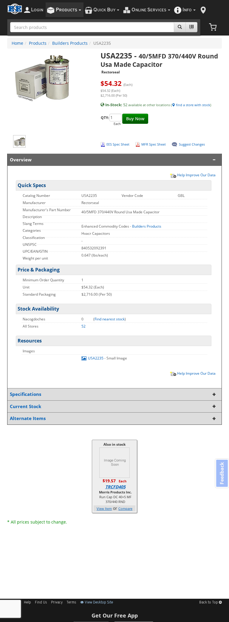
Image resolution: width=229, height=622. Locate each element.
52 (83, 326)
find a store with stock (192, 105)
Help (27, 602)
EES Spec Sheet (117, 144)
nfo (187, 10)
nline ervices (149, 10)
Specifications (25, 394)
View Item (104, 508)
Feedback (222, 473)
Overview (21, 160)
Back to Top (209, 602)
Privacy (57, 602)
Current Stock (25, 406)
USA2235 (95, 358)
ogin (37, 10)
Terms (71, 602)
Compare (125, 508)
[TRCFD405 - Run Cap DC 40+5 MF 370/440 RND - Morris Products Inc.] (114, 462)
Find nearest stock (110, 319)
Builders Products (70, 43)
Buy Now (135, 118)
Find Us (41, 602)
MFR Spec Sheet (153, 144)
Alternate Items (28, 418)
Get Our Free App (115, 615)
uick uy (104, 10)
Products (38, 43)
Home (17, 43)
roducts (67, 10)
